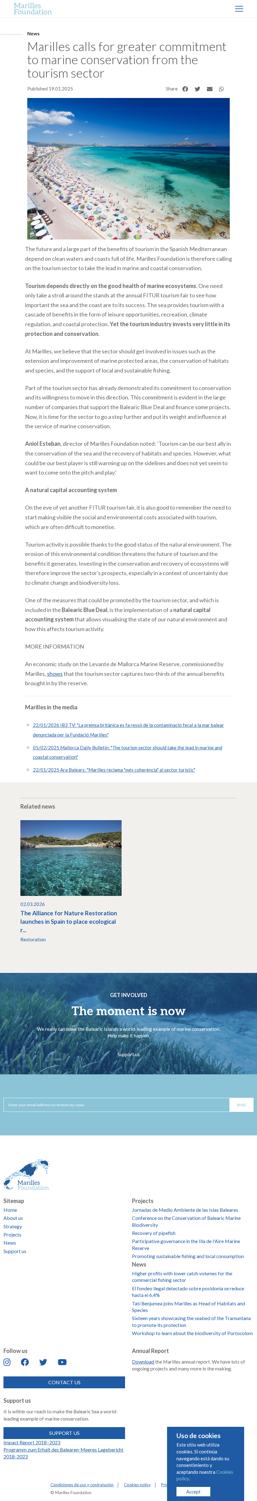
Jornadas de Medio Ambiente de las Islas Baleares (185, 1210)
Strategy (12, 1226)
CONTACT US (64, 1382)
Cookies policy (137, 1484)
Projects (12, 1234)
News (33, 33)
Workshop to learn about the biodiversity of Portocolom (192, 1333)
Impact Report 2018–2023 (31, 1442)
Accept (193, 1491)
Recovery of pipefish (154, 1233)
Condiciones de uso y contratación (81, 1484)
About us (13, 1218)
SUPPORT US (64, 1433)
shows (55, 673)
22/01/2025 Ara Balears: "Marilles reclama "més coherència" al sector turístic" (114, 770)
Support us (129, 1054)
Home (10, 1210)
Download (143, 1362)
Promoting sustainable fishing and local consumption (188, 1256)
